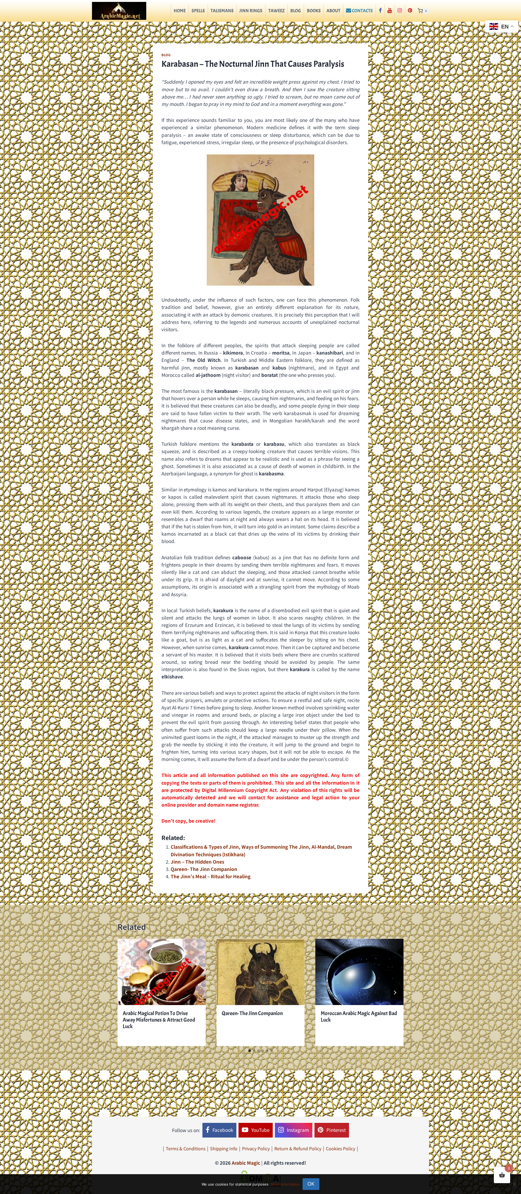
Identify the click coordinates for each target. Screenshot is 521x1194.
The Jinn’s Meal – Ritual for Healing (210, 876)
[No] (514, 1184)
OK (310, 1184)
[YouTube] (390, 10)
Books (314, 11)
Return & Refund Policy (297, 1148)
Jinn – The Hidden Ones (197, 861)
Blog (295, 11)
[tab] (249, 1050)
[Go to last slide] (126, 992)
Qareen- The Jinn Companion (204, 869)
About (333, 11)
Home (180, 11)
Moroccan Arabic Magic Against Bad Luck (359, 1016)
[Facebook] (380, 10)
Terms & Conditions (185, 1148)
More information (285, 1184)
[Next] (394, 992)
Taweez (276, 11)
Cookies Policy (340, 1148)
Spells (198, 11)
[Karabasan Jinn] (260, 220)
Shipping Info (223, 1148)
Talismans (222, 11)
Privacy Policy (256, 1148)
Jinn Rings (250, 11)
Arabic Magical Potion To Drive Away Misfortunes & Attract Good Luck (159, 1020)
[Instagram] (400, 10)
